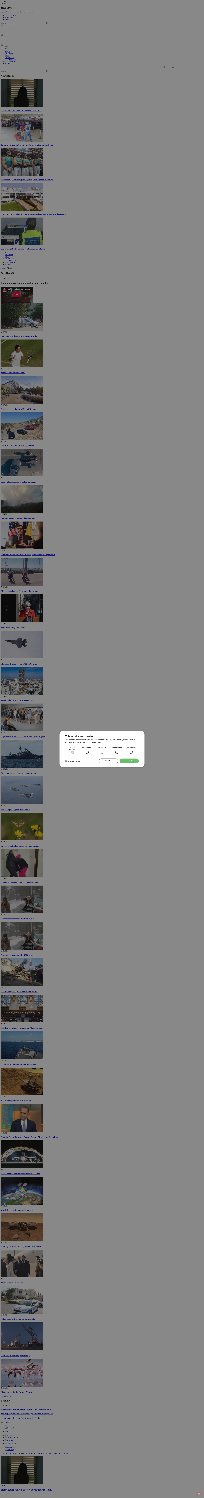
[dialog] (102, 749)
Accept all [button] (129, 761)
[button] (72, 761)
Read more (102, 742)
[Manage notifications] (199, 1493)
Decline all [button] (108, 761)
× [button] (141, 733)
